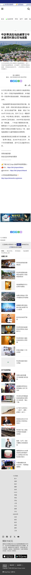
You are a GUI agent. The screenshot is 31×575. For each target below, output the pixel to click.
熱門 (21, 19)
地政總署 (26, 251)
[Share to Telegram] (16, 81)
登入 (19, 244)
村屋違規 (17, 251)
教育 (15, 522)
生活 (15, 506)
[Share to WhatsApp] (19, 81)
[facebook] (7, 536)
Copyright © (6, 568)
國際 (15, 486)
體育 (15, 519)
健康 (15, 508)
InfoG (15, 492)
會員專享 (10, 19)
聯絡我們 (12, 565)
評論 (15, 500)
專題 (15, 497)
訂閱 (10, 247)
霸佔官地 (9, 251)
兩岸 (15, 484)
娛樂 (15, 525)
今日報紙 (15, 475)
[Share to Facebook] (11, 81)
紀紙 (15, 517)
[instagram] (3, 536)
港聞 (25, 19)
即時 (16, 19)
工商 (15, 530)
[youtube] (18, 536)
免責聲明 (19, 565)
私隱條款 (5, 566)
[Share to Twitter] (14, 81)
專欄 (15, 495)
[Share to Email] (21, 81)
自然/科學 (15, 514)
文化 (15, 511)
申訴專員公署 (5, 253)
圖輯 (15, 528)
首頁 (2, 19)
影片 (15, 478)
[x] (14, 536)
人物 (15, 503)
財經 (15, 489)
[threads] (10, 536)
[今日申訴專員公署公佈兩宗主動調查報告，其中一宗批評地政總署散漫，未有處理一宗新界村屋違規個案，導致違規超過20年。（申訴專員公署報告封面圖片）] (15, 51)
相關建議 (5, 565)
